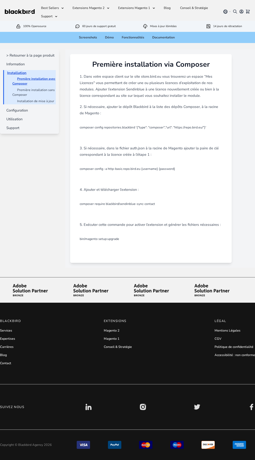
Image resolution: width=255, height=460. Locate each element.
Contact (5, 363)
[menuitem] (29, 55)
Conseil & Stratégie (118, 347)
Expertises (7, 339)
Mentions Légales (227, 330)
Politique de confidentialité (234, 347)
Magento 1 (112, 339)
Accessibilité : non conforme (235, 355)
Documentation (163, 37)
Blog (3, 355)
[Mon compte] (241, 11)
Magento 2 (112, 330)
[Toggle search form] (235, 11)
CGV (218, 339)
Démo (109, 37)
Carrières (7, 347)
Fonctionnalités (133, 37)
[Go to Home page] (20, 11)
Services (6, 330)
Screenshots (88, 37)
